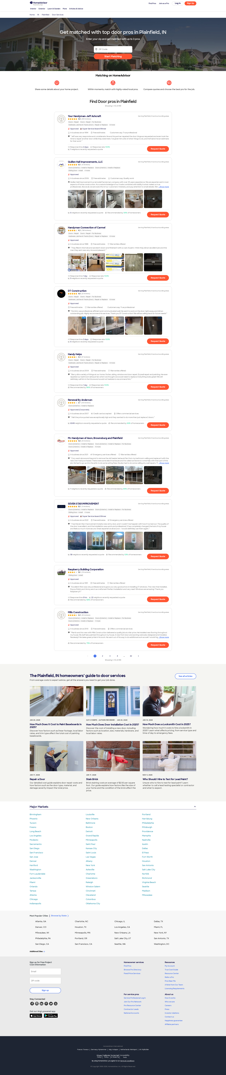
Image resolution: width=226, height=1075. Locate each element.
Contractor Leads (131, 1009)
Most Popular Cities (39, 916)
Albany (89, 861)
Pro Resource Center (132, 1005)
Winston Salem (93, 886)
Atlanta (33, 895)
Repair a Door (37, 779)
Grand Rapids (92, 835)
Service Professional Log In (135, 998)
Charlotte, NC (81, 921)
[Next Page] (138, 656)
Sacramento (36, 844)
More (65, 9)
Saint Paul (90, 844)
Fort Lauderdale (37, 874)
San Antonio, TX (161, 938)
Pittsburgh (147, 827)
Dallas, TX (158, 921)
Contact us (169, 1017)
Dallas (145, 848)
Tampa (33, 891)
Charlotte (90, 874)
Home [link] (32, 15)
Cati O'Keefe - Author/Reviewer (100, 720)
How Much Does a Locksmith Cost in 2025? (167, 724)
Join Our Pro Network (132, 1002)
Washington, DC (161, 944)
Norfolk (145, 874)
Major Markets (39, 807)
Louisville (90, 814)
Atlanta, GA (40, 921)
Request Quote (158, 149)
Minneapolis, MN (82, 933)
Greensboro (91, 878)
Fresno (33, 827)
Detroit (89, 831)
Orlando (34, 886)
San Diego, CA (42, 944)
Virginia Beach (149, 882)
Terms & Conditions (127, 1061)
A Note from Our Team (174, 985)
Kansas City (91, 848)
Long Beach (35, 831)
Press (167, 1009)
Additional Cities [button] (36, 951)
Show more (164, 187)
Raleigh (89, 882)
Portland (146, 814)
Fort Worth (147, 857)
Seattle (145, 886)
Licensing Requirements (174, 988)
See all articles (185, 676)
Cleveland (91, 895)
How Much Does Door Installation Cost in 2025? (112, 724)
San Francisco (36, 852)
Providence (147, 831)
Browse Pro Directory (132, 970)
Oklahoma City (93, 903)
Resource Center (172, 973)
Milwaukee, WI (42, 933)
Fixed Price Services (132, 973)
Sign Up (190, 3)
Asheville (90, 869)
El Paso (145, 852)
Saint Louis (91, 852)
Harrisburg (147, 818)
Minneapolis (91, 840)
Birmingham (35, 814)
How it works (170, 998)
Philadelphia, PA (43, 938)
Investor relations (172, 1013)
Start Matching (113, 56)
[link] (113, 120)
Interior (33, 9)
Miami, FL (158, 927)
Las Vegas (91, 857)
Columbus (91, 899)
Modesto (34, 840)
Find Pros (127, 966)
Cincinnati (90, 891)
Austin (145, 844)
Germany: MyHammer (99, 1049)
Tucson (33, 823)
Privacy (99, 1056)
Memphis (146, 835)
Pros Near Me (170, 981)
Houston (146, 861)
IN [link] (38, 15)
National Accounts (131, 1013)
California (106, 1056)
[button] (77, 199)
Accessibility (124, 1056)
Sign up (45, 990)
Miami (32, 882)
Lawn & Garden (54, 9)
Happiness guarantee (173, 1021)
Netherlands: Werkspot (128, 1049)
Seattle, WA (120, 944)
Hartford (34, 865)
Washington (35, 869)
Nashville (146, 840)
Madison (146, 891)
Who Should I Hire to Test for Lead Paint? (165, 779)
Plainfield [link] (45, 15)
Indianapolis (35, 903)
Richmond (147, 878)
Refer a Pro (169, 977)
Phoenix (33, 818)
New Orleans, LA (122, 933)
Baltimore (90, 823)
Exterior (42, 9)
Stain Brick (92, 779)
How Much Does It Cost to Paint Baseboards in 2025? (55, 726)
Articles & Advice (76, 9)
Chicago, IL (119, 921)
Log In (178, 3)
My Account (170, 966)
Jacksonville (35, 878)
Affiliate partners (172, 1024)
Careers (168, 1005)
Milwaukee (147, 895)
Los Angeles (35, 835)
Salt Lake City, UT (122, 938)
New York (90, 865)
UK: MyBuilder (144, 1049)
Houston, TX (80, 927)
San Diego (34, 848)
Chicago (34, 899)
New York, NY (160, 933)
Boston (89, 827)
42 (131, 656)
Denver (33, 861)
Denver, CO (40, 927)
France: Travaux (83, 1049)
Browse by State (59, 915)
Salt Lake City (148, 869)
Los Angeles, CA (122, 927)
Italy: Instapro (113, 1049)
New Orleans (92, 818)
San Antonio (148, 865)
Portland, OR (81, 938)
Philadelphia (148, 823)
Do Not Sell (115, 1056)
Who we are (170, 1002)
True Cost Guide (171, 970)
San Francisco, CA (83, 944)
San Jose (34, 857)
